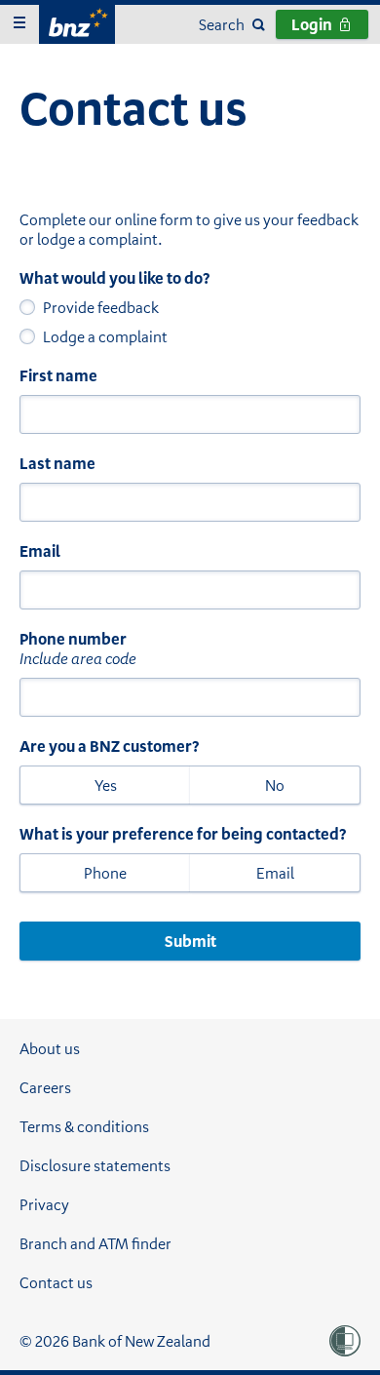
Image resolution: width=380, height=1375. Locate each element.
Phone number (73, 638)
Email (39, 551)
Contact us (56, 1282)
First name (58, 375)
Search (222, 24)
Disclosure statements (95, 1165)
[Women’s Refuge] (345, 1340)
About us (49, 1048)
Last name (57, 463)
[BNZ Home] (77, 22)
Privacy (44, 1204)
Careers (45, 1087)
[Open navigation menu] (19, 24)
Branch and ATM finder (95, 1243)
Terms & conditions (84, 1126)
